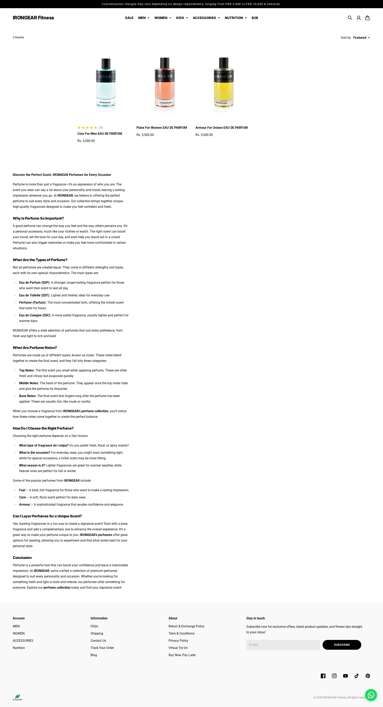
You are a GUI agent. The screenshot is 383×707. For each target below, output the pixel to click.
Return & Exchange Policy (186, 626)
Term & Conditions (181, 633)
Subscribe (342, 644)
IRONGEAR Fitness (334, 697)
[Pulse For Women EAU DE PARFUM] (164, 83)
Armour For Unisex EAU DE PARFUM (221, 128)
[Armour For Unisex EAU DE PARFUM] (223, 83)
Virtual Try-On (178, 648)
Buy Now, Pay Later (182, 655)
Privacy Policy (178, 641)
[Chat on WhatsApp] (371, 695)
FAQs (94, 626)
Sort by (346, 38)
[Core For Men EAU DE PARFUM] (105, 83)
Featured (359, 38)
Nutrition (19, 648)
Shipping (97, 633)
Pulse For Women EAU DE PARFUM (161, 128)
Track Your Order (102, 648)
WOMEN (19, 633)
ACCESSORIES (23, 641)
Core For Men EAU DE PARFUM (99, 134)
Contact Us (98, 641)
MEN (16, 626)
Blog (94, 655)
